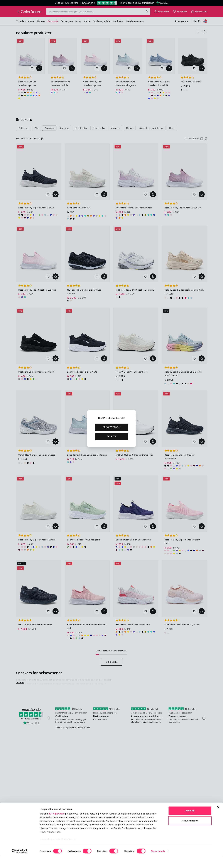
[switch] (87, 851)
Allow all (190, 810)
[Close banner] (218, 807)
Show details (158, 851)
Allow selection (190, 820)
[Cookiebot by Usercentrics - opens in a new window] (19, 851)
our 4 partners (57, 813)
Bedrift (111, 436)
